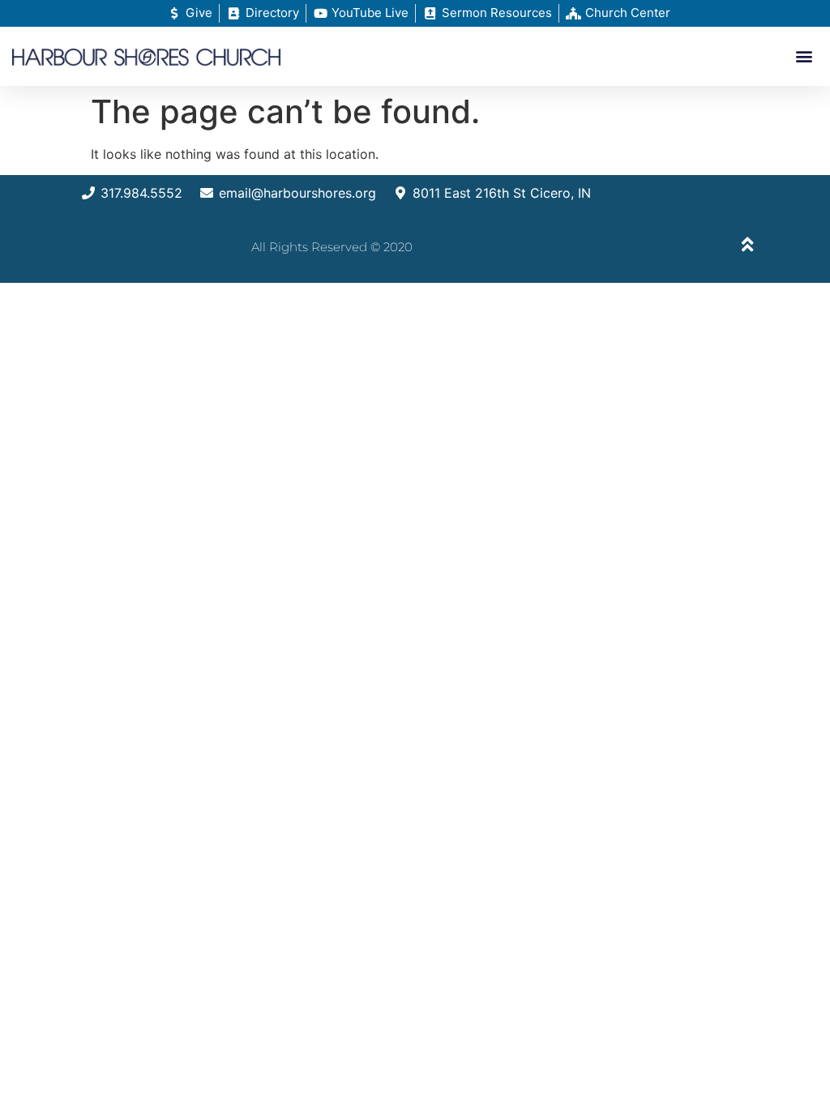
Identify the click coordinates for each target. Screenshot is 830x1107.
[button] (804, 56)
